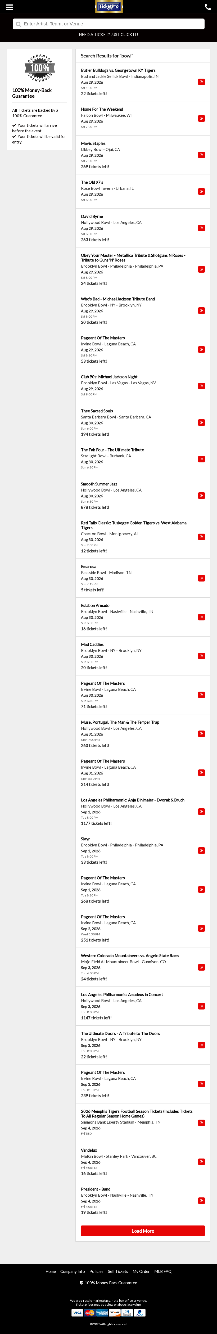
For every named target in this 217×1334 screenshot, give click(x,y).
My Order (141, 1271)
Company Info (72, 1271)
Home (51, 1271)
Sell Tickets (118, 1271)
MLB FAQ (162, 1271)
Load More (143, 1231)
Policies (96, 1271)
